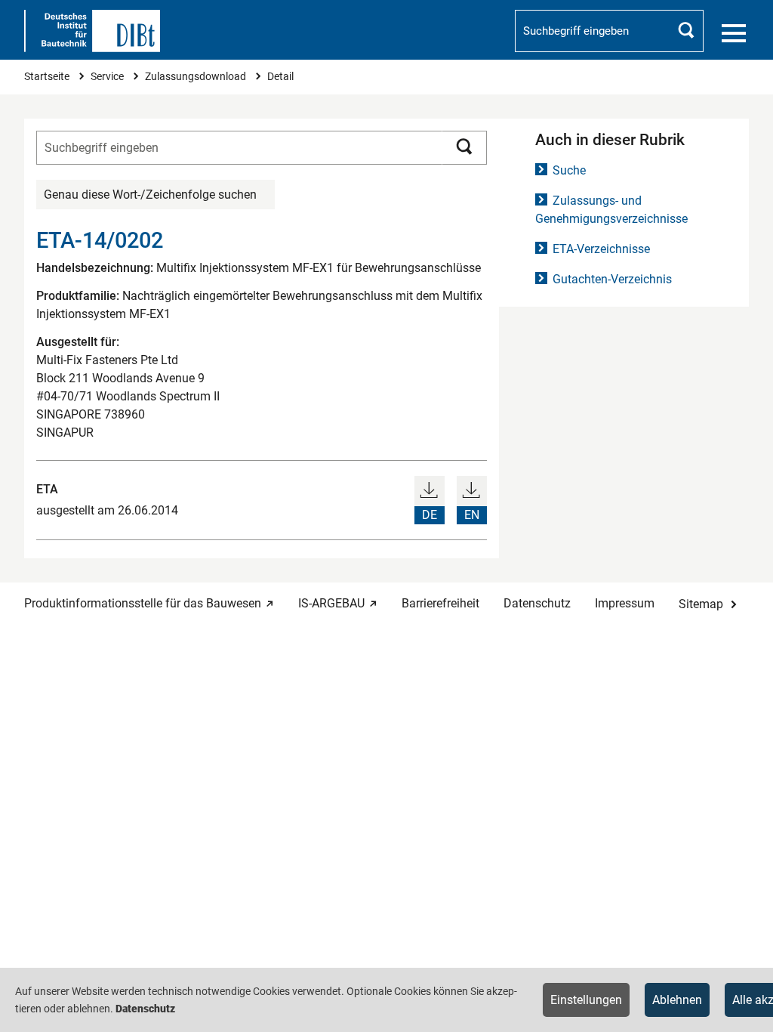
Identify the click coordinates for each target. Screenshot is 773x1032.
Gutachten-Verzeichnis (612, 279)
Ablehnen (677, 1000)
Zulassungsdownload (196, 76)
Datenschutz (537, 603)
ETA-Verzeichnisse (601, 249)
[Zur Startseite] (92, 31)
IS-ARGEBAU (331, 603)
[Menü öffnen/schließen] (734, 33)
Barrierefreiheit (440, 603)
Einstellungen (586, 1000)
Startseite (48, 76)
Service (108, 76)
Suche (569, 170)
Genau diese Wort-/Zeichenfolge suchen (150, 194)
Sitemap (701, 604)
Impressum (624, 603)
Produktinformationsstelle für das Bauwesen (142, 603)
